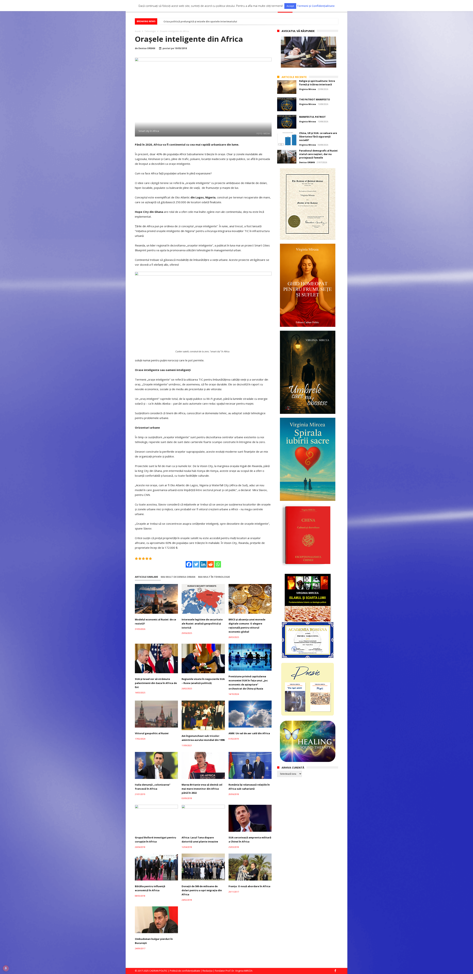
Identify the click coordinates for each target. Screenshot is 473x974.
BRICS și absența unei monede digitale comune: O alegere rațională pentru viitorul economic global (247, 625)
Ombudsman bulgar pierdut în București (154, 941)
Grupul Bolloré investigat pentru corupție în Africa (155, 839)
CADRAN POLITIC (158, 970)
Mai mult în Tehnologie (214, 576)
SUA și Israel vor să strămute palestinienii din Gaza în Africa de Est (156, 683)
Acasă (137, 31)
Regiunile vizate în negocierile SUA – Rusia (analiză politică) (203, 681)
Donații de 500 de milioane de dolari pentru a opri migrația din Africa (202, 890)
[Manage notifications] (6, 968)
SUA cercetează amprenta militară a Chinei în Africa (250, 839)
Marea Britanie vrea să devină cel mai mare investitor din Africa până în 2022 (202, 788)
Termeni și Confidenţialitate (316, 6)
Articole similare (146, 576)
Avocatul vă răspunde (298, 31)
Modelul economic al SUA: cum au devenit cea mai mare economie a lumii (208, 21)
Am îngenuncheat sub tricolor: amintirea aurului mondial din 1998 (203, 738)
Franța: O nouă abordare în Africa (249, 886)
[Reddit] (210, 564)
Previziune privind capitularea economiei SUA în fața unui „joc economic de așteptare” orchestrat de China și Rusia (248, 682)
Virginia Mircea (307, 89)
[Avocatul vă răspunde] (308, 52)
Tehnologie (150, 31)
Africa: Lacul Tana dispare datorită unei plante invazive (200, 839)
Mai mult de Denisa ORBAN (178, 576)
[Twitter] (196, 564)
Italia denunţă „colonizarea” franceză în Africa (152, 786)
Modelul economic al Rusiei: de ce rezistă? (155, 621)
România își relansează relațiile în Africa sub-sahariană (249, 786)
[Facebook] (189, 564)
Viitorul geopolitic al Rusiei (152, 733)
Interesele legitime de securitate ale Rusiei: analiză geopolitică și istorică (202, 623)
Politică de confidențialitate (185, 970)
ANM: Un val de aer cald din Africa (249, 733)
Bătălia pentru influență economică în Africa (150, 888)
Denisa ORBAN (146, 48)
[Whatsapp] (218, 564)
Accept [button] (290, 6)
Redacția (207, 970)
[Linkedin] (203, 564)
